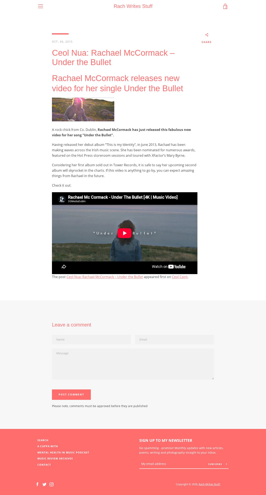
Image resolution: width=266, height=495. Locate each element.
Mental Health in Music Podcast (63, 452)
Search (42, 440)
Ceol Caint (180, 277)
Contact (44, 465)
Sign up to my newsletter (165, 440)
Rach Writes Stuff (133, 6)
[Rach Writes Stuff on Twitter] (44, 484)
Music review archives (55, 458)
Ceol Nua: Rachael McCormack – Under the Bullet (104, 277)
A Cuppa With (47, 446)
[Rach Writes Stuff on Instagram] (51, 484)
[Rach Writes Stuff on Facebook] (37, 484)
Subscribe (215, 464)
